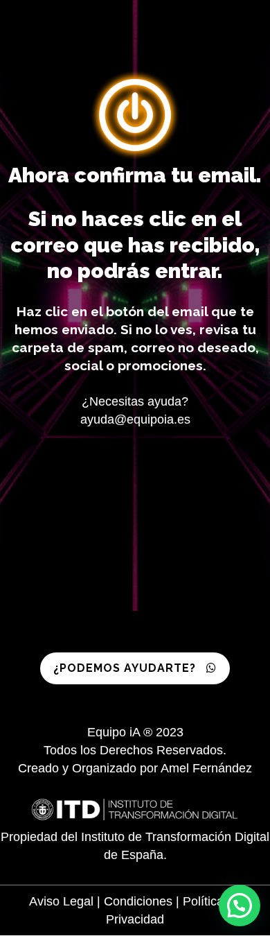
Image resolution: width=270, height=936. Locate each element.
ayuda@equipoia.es (135, 419)
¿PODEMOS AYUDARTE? (124, 668)
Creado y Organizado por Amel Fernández (135, 768)
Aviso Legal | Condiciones (102, 901)
